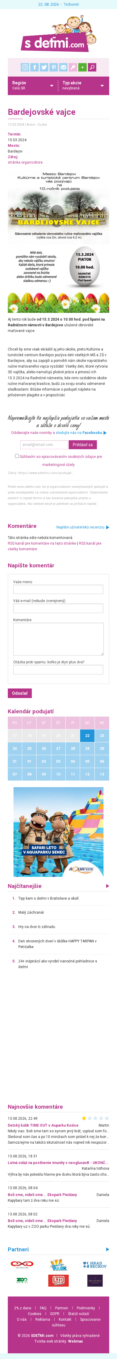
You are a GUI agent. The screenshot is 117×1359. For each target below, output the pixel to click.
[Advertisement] (58, 1039)
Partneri (61, 1308)
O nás (22, 1319)
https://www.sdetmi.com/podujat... (46, 473)
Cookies (34, 1314)
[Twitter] (44, 67)
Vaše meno (22, 582)
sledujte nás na (79, 433)
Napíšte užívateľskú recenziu (80, 527)
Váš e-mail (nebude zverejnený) (39, 601)
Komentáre (22, 620)
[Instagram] (25, 67)
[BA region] (59, 832)
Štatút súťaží (78, 1314)
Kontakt (65, 1319)
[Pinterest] (54, 67)
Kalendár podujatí (31, 711)
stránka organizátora (25, 162)
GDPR (54, 1314)
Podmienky (86, 1308)
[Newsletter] (63, 67)
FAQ (43, 1308)
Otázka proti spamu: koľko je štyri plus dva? (48, 662)
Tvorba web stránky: (58, 1341)
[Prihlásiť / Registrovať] (73, 67)
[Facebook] (34, 67)
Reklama (42, 1319)
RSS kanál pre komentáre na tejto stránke (42, 543)
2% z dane (22, 1308)
